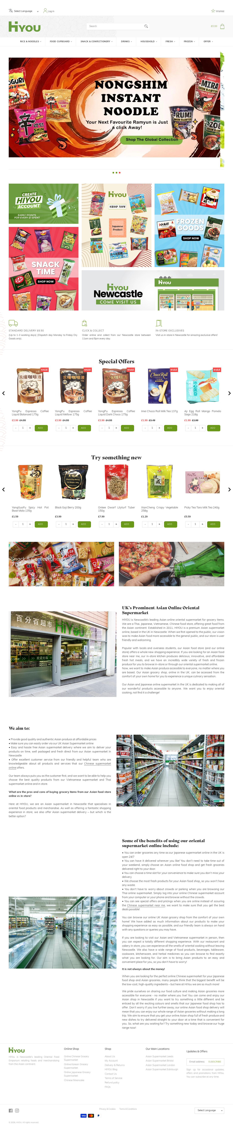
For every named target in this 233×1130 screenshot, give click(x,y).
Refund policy (112, 1083)
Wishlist (219, 11)
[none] (4, 110)
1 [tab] (113, 172)
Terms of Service (113, 1078)
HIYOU (19, 1122)
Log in (50, 11)
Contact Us (111, 1074)
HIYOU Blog (111, 1069)
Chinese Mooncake (74, 1080)
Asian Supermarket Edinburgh (162, 1069)
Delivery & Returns (115, 1065)
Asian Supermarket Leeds (159, 1056)
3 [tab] (119, 172)
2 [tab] (116, 172)
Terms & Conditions (128, 1109)
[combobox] (118, 26)
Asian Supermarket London (160, 1065)
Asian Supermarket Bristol (159, 1061)
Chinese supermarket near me (146, 905)
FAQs (107, 1087)
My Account (111, 1061)
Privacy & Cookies (107, 1109)
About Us (110, 1056)
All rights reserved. (31, 1122)
